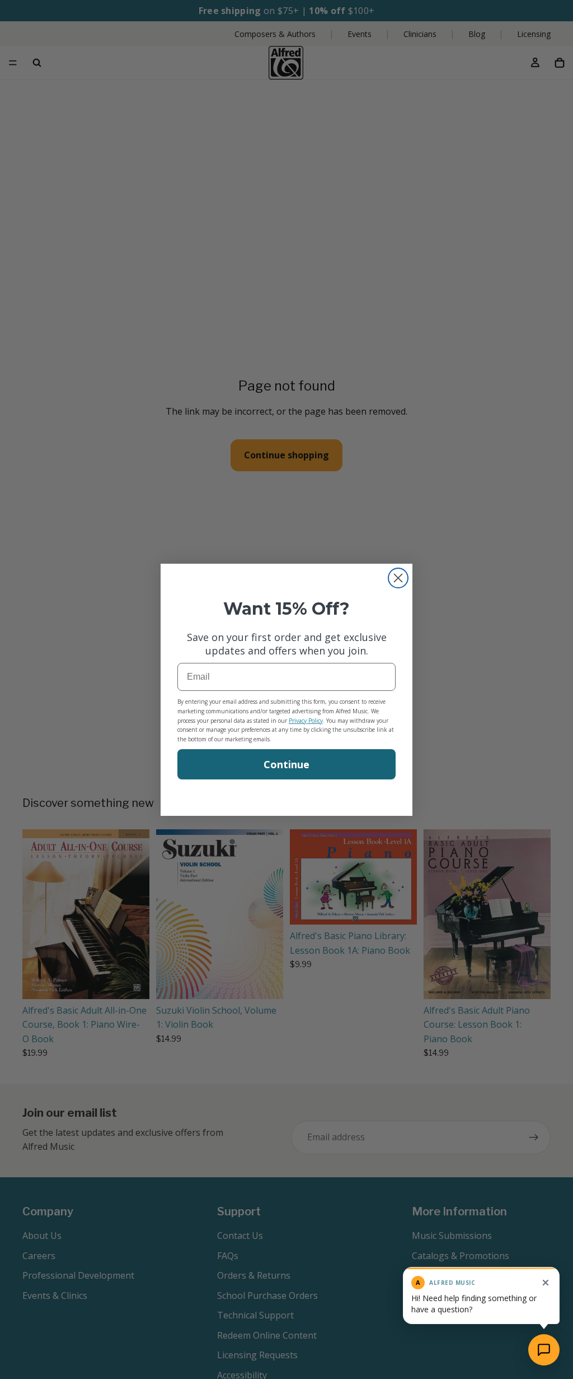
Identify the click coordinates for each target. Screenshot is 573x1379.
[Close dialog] (398, 578)
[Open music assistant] (544, 1350)
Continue (286, 764)
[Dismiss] (545, 1282)
